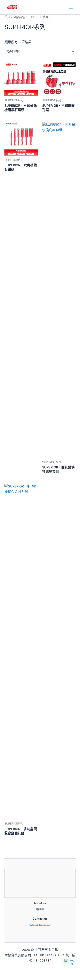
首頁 (7, 17)
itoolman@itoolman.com (40, 925)
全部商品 (19, 17)
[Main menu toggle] (71, 7)
